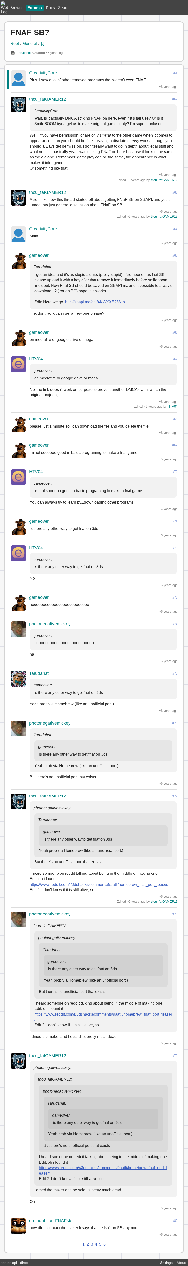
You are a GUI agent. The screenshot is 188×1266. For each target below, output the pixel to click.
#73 (174, 597)
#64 (174, 229)
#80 (174, 1221)
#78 (174, 914)
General (30, 43)
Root (15, 43)
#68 (174, 419)
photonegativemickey (49, 623)
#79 (174, 1055)
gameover (39, 255)
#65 (174, 255)
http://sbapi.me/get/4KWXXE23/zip (95, 302)
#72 (174, 548)
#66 (174, 332)
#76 (174, 723)
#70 (174, 472)
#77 (174, 796)
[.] (42, 43)
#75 (174, 673)
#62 (174, 99)
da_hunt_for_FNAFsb (50, 1220)
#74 (174, 624)
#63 (174, 192)
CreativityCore (43, 72)
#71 (174, 521)
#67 (174, 359)
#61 (174, 73)
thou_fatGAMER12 (47, 99)
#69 (174, 445)
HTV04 (36, 358)
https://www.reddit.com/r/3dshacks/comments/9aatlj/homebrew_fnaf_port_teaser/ (99, 884)
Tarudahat (24, 53)
